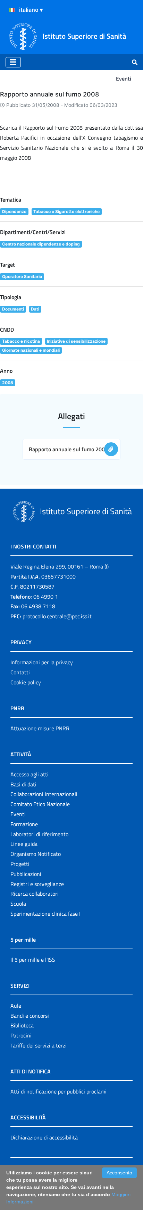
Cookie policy (25, 682)
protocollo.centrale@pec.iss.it (57, 616)
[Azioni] (11, 10)
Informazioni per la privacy (41, 662)
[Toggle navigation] (13, 62)
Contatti (20, 672)
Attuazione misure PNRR (39, 728)
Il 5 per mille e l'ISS (32, 959)
